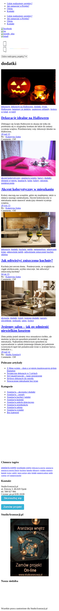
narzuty (43, 318)
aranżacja (49, 468)
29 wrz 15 (5, 205)
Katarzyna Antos (13, 136)
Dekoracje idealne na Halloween (25, 118)
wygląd (4, 112)
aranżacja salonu (42, 473)
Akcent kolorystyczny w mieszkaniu (27, 189)
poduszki (16, 320)
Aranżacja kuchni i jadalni (19, 397)
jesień (20, 318)
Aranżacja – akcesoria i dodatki (21, 392)
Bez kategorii (13, 412)
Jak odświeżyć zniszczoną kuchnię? (27, 260)
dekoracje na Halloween (22, 106)
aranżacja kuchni (15, 476)
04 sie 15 (5, 274)
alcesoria (5, 318)
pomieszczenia (7, 183)
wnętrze (3, 476)
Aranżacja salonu (14, 407)
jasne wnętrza (22, 473)
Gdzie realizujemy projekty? (19, 3)
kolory (36, 180)
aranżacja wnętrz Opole (10, 470)
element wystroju (9, 180)
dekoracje (5, 106)
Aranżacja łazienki (15, 399)
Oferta (10, 8)
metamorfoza (40, 249)
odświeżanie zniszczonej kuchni (38, 252)
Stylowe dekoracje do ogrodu (20, 378)
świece (53, 109)
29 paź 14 (5, 352)
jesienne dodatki (31, 318)
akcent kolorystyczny (10, 178)
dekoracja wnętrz (38, 468)
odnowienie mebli (15, 252)
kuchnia (22, 249)
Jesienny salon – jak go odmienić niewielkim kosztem (25, 328)
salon (24, 320)
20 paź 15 (5, 134)
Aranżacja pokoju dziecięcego (20, 402)
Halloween (6, 109)
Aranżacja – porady (16, 394)
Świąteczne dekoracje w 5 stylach (22, 373)
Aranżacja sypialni (15, 410)
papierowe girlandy (40, 109)
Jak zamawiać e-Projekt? (18, 6)
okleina (4, 254)
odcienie (44, 180)
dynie (44, 106)
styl (8, 476)
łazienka (29, 470)
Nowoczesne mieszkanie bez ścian (22, 381)
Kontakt (10, 11)
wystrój (12, 112)
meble (30, 249)
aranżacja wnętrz (29, 178)
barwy (40, 178)
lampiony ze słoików (21, 109)
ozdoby (14, 473)
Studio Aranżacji (13, 354)
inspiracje (22, 180)
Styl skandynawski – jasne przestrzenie (24, 376)
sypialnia (43, 470)
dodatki (37, 106)
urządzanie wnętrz (24, 468)
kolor (29, 180)
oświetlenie (6, 320)
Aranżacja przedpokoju (17, 405)
